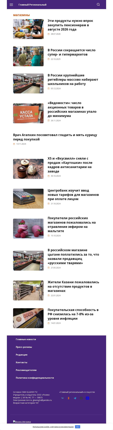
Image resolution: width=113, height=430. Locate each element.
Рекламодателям (26, 370)
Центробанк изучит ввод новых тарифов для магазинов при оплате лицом (73, 194)
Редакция (21, 354)
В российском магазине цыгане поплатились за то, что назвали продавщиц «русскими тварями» (73, 256)
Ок (77, 426)
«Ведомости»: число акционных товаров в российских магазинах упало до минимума (72, 109)
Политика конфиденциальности (35, 377)
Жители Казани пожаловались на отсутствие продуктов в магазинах (73, 286)
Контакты (21, 362)
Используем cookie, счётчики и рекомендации (53, 426)
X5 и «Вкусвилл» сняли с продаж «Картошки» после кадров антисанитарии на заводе (70, 164)
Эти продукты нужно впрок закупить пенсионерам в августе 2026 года (70, 25)
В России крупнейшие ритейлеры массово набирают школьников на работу (73, 79)
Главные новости (26, 339)
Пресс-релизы (24, 347)
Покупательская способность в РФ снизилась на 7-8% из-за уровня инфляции (73, 314)
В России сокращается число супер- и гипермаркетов (71, 52)
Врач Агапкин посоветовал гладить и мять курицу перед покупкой (55, 137)
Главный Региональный (32, 4)
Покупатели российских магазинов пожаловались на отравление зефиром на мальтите (72, 224)
